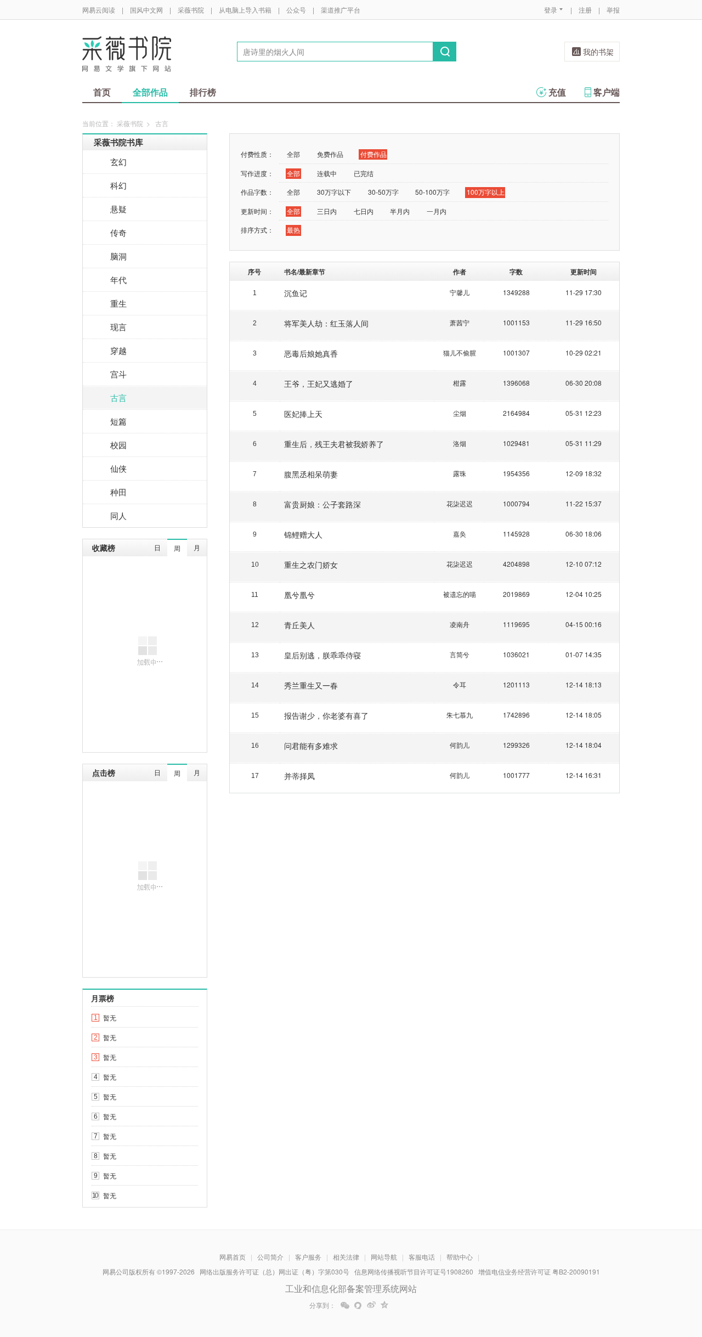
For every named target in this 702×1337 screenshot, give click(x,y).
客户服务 (308, 1256)
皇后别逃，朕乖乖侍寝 (322, 655)
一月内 (436, 211)
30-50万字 (383, 191)
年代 (118, 279)
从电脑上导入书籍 (245, 9)
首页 (102, 92)
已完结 (363, 173)
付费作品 (373, 154)
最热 (293, 229)
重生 (118, 303)
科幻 (118, 185)
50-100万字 (432, 191)
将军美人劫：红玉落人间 (326, 323)
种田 (118, 492)
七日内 (363, 211)
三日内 (327, 211)
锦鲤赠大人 (303, 534)
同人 (118, 515)
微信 (345, 1305)
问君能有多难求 (311, 745)
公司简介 (270, 1256)
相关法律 (346, 1256)
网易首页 (232, 1256)
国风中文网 (146, 9)
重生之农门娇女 (311, 564)
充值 (557, 92)
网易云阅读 (98, 9)
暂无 (109, 1017)
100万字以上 (486, 191)
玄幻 (118, 161)
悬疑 (118, 209)
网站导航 (384, 1256)
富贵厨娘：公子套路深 (322, 504)
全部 (293, 154)
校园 (118, 444)
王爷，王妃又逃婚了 (318, 383)
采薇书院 (191, 9)
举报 (613, 9)
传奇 (118, 232)
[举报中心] (650, 1273)
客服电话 (422, 1256)
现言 (118, 326)
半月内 (400, 211)
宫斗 (118, 374)
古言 (118, 397)
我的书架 (598, 51)
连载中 (327, 173)
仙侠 (118, 468)
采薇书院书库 (118, 142)
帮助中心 (459, 1256)
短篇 (118, 421)
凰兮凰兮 (299, 594)
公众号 (296, 9)
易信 (358, 1305)
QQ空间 (384, 1305)
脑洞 (118, 256)
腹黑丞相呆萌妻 (311, 474)
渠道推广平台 (340, 9)
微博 (371, 1305)
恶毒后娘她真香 (311, 353)
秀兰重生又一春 (311, 685)
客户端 (606, 92)
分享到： (322, 1305)
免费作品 (330, 154)
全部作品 (150, 92)
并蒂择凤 (299, 775)
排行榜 (203, 92)
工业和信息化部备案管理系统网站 (351, 1288)
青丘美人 (299, 624)
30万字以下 (334, 191)
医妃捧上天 (303, 413)
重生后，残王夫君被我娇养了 (334, 443)
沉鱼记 (295, 292)
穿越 (118, 350)
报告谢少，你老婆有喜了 (326, 715)
